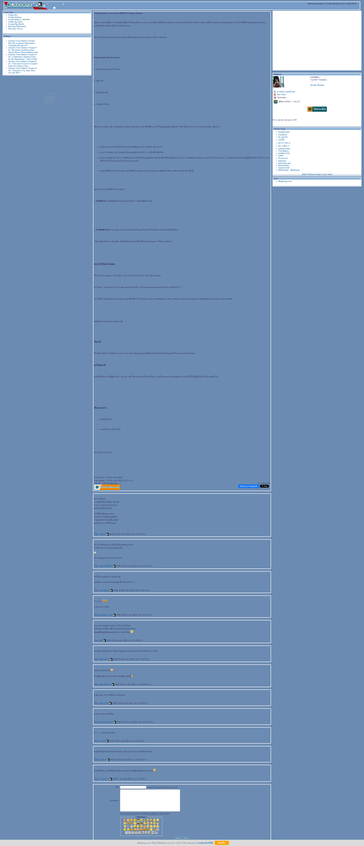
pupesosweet (284, 148)
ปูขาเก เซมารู (284, 143)
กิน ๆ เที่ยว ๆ (283, 146)
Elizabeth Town (106, 615)
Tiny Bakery (104, 590)
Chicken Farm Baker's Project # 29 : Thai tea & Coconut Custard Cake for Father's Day (22, 63)
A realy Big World (16, 24)
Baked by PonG (106, 722)
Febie (280, 155)
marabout (282, 135)
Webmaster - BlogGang (288, 170)
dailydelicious (105, 684)
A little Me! (12, 15)
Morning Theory (15, 28)
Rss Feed (281, 94)
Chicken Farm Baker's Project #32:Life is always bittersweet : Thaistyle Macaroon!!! (22, 43)
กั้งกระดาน (283, 158)
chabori (102, 534)
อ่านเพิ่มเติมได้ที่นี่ (205, 843)
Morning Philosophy (17, 26)
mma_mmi (104, 703)
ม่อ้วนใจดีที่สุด (106, 566)
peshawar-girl (284, 163)
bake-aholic (104, 659)
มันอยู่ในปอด (283, 132)
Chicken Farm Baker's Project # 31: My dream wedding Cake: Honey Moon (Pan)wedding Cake (23, 50)
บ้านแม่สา (104, 779)
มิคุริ (101, 640)
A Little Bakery (14, 19)
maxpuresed (283, 168)
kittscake (282, 161)
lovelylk (102, 741)
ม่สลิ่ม (281, 139)
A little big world (15, 22)
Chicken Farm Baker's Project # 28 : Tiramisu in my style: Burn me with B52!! (22, 70)
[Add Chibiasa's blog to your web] (317, 174)
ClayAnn (103, 759)
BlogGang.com (285, 181)
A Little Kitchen (14, 17)
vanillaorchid (283, 153)
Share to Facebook (248, 486)
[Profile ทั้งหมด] (317, 85)
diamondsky (283, 165)
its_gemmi (283, 137)
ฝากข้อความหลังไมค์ (286, 92)
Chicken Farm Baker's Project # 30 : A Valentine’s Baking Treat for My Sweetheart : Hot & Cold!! (22, 56)
